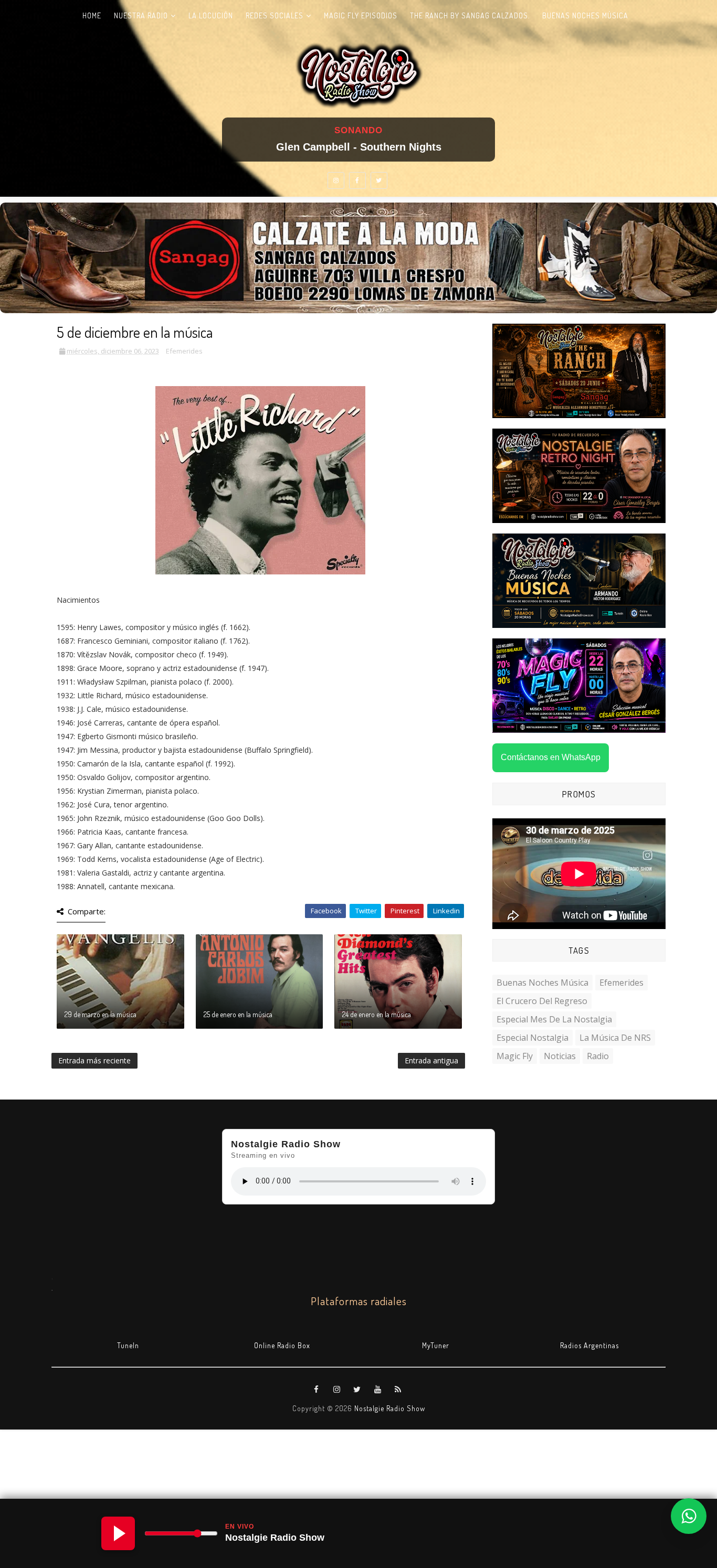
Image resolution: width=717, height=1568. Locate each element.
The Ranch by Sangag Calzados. (470, 15)
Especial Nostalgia (532, 1037)
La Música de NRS (615, 1037)
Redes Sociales (274, 15)
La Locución (210, 15)
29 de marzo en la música (100, 1014)
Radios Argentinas (589, 1345)
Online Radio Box (282, 1345)
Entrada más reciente (94, 1060)
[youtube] (378, 1390)
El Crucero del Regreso (542, 1001)
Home (91, 15)
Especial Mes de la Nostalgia (554, 1019)
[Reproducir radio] (118, 1533)
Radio (598, 1056)
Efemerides (184, 351)
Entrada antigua (431, 1060)
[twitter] (379, 180)
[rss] (398, 1390)
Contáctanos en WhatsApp (550, 757)
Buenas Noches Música (585, 15)
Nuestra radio (141, 15)
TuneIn (128, 1345)
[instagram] (336, 180)
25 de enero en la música (238, 1014)
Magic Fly (515, 1056)
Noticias (560, 1056)
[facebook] (357, 180)
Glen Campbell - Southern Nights (358, 147)
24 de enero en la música (376, 1014)
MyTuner (435, 1345)
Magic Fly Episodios (360, 15)
